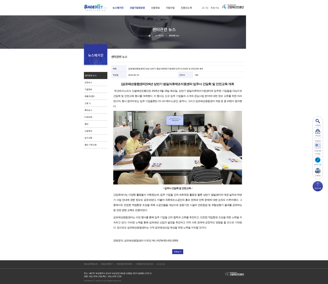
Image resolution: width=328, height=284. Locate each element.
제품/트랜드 (90, 96)
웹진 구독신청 (91, 144)
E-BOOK (88, 117)
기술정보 (88, 89)
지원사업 (170, 7)
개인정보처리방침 (124, 263)
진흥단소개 (186, 7)
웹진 (86, 123)
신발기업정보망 (137, 7)
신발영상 (88, 130)
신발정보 (155, 7)
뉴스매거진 (118, 7)
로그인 (205, 7)
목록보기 (178, 251)
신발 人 (88, 103)
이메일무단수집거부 (144, 263)
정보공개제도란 (90, 263)
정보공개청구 (107, 263)
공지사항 (88, 137)
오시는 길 (161, 263)
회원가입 (215, 7)
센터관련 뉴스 (174, 35)
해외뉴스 (88, 110)
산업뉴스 (88, 82)
